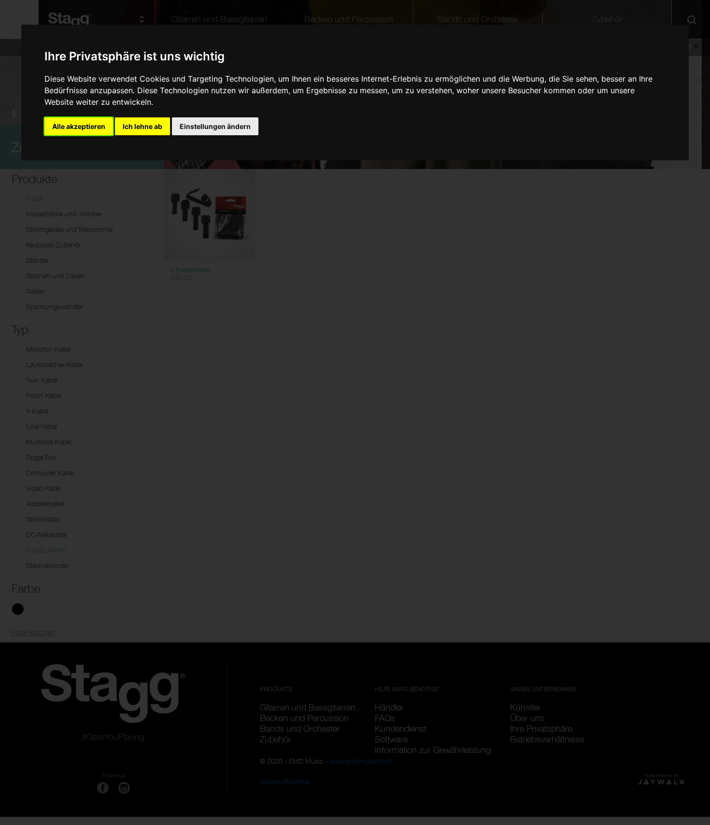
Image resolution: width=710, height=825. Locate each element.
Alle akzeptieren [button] (78, 126)
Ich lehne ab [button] (142, 126)
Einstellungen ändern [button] (215, 126)
